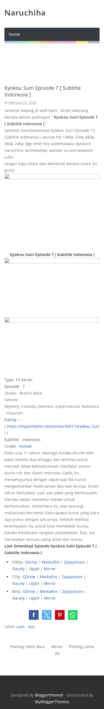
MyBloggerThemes (52, 701)
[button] (34, 615)
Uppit (34, 568)
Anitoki (25, 446)
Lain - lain (26, 626)
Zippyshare (74, 562)
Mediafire (51, 562)
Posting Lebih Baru (27, 646)
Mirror (50, 568)
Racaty (19, 568)
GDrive (32, 562)
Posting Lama (81, 646)
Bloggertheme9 (49, 695)
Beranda (57, 650)
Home (14, 34)
